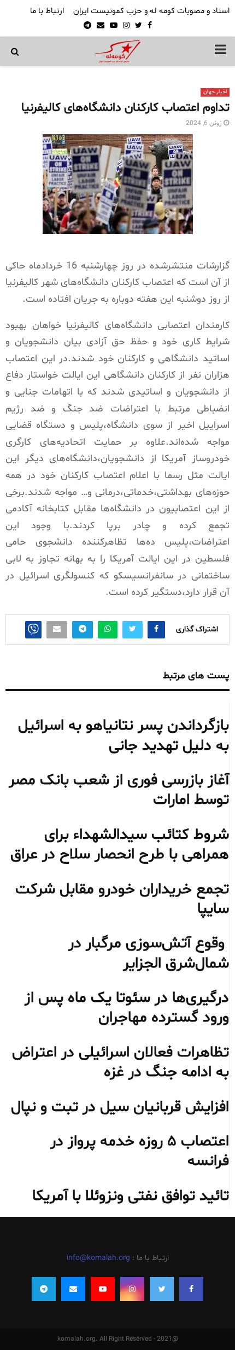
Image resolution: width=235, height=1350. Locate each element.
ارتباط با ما (47, 11)
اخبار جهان (215, 91)
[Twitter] (162, 1289)
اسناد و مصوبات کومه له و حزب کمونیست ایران (151, 11)
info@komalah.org (98, 1258)
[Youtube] (103, 1289)
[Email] (73, 1289)
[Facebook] (191, 1289)
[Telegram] (44, 1289)
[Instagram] (132, 1289)
